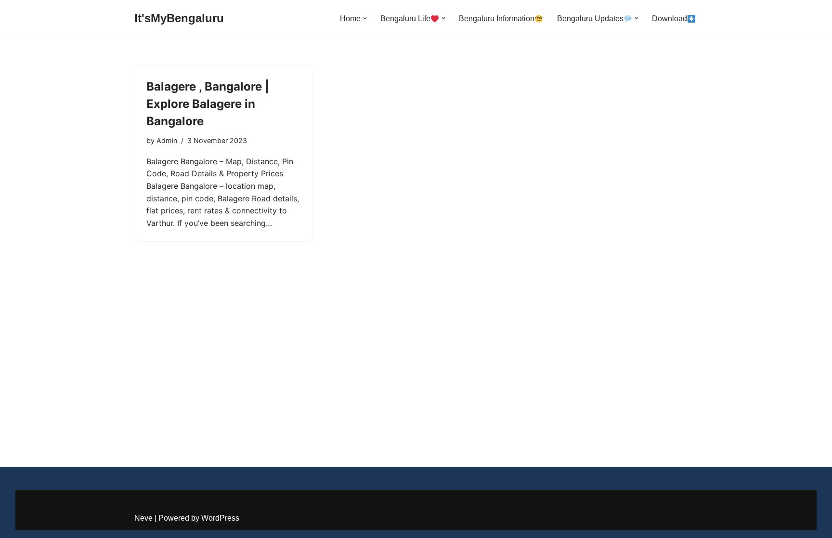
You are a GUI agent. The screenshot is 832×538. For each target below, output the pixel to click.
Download (669, 18)
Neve (143, 518)
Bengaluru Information (496, 18)
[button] (365, 18)
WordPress (220, 518)
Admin (166, 140)
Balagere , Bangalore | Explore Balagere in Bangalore (207, 103)
